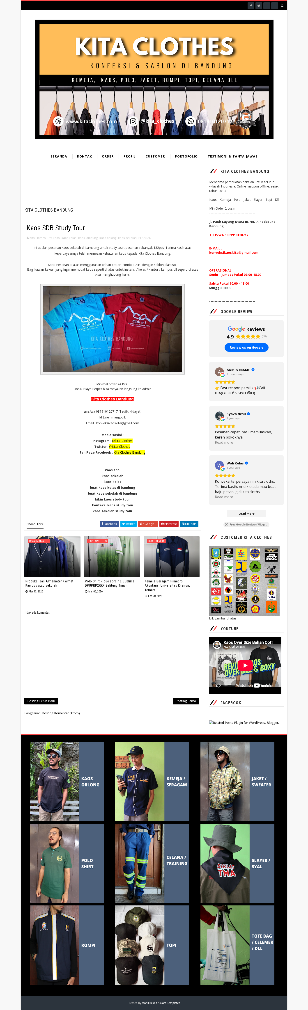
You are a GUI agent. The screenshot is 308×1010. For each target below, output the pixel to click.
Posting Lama (186, 701)
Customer (155, 156)
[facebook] (251, 5)
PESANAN (144, 238)
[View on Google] (219, 371)
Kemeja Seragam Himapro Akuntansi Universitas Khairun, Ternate (167, 585)
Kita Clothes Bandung (129, 452)
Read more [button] (224, 442)
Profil (130, 156)
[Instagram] (266, 5)
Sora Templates (170, 1003)
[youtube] (274, 5)
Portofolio (186, 156)
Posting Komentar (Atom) (61, 713)
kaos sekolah (127, 238)
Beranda (59, 156)
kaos (56, 238)
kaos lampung (88, 238)
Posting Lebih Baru (41, 701)
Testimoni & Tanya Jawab (233, 156)
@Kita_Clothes (119, 446)
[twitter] (258, 5)
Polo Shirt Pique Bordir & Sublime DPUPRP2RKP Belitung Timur (110, 583)
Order (108, 156)
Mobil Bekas (150, 1003)
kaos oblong (107, 238)
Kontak (84, 156)
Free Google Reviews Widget (248, 524)
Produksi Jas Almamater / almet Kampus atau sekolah (49, 583)
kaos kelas (69, 238)
